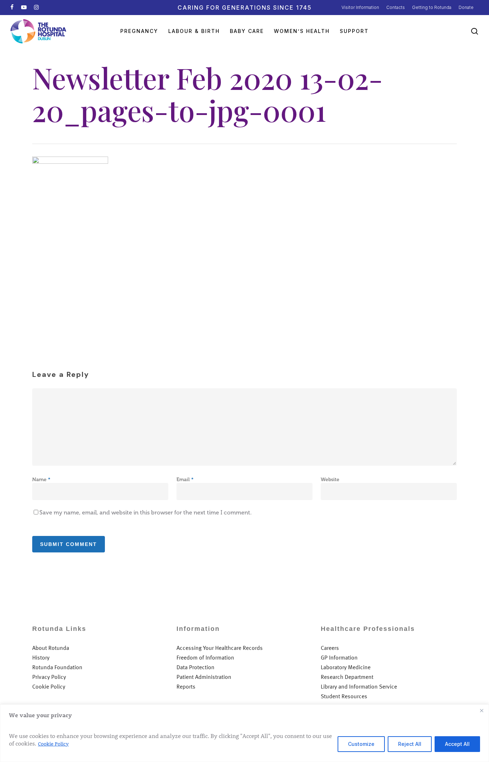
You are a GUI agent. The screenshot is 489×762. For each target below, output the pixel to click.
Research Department (347, 677)
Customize (361, 744)
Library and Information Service (359, 686)
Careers (330, 647)
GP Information (339, 657)
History (40, 657)
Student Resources (344, 696)
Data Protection (195, 667)
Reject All (409, 744)
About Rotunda (50, 647)
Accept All (457, 744)
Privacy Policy (49, 677)
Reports (185, 686)
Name (41, 479)
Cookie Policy (53, 743)
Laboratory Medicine (346, 667)
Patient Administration (203, 677)
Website (330, 479)
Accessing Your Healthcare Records (219, 647)
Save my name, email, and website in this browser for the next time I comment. (145, 512)
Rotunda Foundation (57, 667)
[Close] (481, 710)
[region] (244, 733)
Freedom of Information (205, 657)
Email (185, 479)
